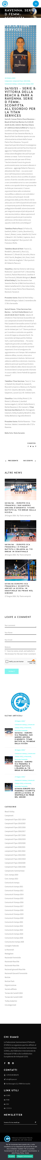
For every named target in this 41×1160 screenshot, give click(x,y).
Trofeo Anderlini (11, 1001)
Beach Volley (9, 811)
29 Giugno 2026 (10, 515)
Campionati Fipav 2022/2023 (15, 855)
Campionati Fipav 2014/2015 (15, 823)
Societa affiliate (11, 989)
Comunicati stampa (11, 84)
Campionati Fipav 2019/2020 (15, 843)
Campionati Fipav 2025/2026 (21, 81)
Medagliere (9, 953)
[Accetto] (38, 1151)
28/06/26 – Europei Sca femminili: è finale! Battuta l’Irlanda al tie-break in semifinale (24, 766)
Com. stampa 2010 (11, 875)
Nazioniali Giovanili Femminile (16, 973)
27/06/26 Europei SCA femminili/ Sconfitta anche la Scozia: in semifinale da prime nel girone (19, 588)
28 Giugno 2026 (10, 555)
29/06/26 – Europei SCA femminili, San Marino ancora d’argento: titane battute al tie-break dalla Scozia (20, 507)
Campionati (8, 81)
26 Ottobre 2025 (10, 78)
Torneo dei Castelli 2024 (13, 993)
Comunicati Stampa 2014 (14, 894)
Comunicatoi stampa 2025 (25, 84)
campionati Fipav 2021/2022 (15, 851)
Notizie (7, 977)
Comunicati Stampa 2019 (14, 914)
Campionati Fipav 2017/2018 (15, 835)
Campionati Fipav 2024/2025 (15, 863)
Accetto (11, 1156)
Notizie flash (9, 981)
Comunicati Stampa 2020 (14, 918)
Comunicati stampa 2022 (14, 926)
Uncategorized (10, 1005)
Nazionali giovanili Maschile (15, 969)
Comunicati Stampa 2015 (14, 898)
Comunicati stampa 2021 (14, 922)
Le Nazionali (27, 728)
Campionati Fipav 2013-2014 (15, 819)
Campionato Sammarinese (14, 871)
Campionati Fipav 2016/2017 (15, 831)
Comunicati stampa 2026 (14, 938)
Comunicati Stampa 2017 (14, 906)
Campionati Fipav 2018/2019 (15, 839)
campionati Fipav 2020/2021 (15, 847)
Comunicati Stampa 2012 (14, 890)
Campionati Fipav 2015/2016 (15, 827)
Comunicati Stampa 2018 (14, 910)
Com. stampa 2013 (11, 878)
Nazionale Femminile (21, 730)
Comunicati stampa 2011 (14, 886)
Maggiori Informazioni (24, 1156)
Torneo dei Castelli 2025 (13, 997)
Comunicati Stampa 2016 (14, 902)
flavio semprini (25, 515)
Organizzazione (10, 985)
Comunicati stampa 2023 (14, 930)
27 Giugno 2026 (10, 596)
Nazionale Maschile (12, 961)
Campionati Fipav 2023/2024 (15, 859)
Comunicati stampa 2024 (14, 934)
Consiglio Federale (12, 946)
